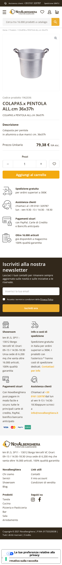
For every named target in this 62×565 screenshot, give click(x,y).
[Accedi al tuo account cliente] (50, 12)
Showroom (9, 482)
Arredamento (10, 520)
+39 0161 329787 (32, 3)
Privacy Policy (46, 299)
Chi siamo (8, 474)
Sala (5, 515)
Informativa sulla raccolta (21, 560)
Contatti (35, 474)
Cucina (7, 503)
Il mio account (39, 478)
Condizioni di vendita (43, 482)
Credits (27, 534)
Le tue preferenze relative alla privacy (34, 554)
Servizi (6, 478)
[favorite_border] (54, 164)
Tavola (6, 499)
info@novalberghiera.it (44, 412)
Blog (5, 486)
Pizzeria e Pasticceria (15, 507)
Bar (5, 511)
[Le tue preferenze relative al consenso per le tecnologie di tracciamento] (6, 559)
